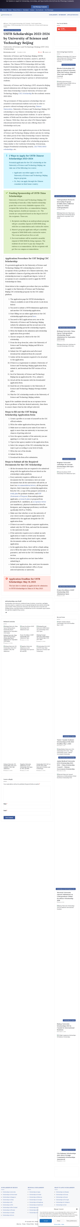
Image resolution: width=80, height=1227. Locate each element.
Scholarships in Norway (35, 1210)
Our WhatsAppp (49, 10)
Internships (62, 15)
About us (4, 10)
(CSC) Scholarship (25, 93)
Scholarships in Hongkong (36, 1202)
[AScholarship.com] (6, 14)
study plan (14, 494)
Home (6, 23)
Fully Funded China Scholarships (12, 30)
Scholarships (53, 15)
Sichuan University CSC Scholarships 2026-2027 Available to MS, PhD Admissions (10, 766)
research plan (25, 499)
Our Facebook (39, 10)
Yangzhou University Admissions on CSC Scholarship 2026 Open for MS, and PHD (26, 766)
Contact (32, 10)
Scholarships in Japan (34, 1192)
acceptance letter (39, 502)
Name (5, 804)
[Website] (6, 612)
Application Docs (72, 15)
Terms (9, 10)
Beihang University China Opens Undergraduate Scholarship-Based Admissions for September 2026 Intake (11, 638)
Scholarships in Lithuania (62, 1192)
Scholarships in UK (7, 1202)
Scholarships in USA (8, 1205)
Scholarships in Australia (9, 1192)
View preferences (72, 1221)
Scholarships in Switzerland (10, 1194)
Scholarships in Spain (34, 1212)
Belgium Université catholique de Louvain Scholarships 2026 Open (65, 464)
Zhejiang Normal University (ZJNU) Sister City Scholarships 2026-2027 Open (43, 637)
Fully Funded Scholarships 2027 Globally (19, 23)
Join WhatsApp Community (40, 6)
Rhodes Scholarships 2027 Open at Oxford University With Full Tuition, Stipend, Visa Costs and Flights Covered (66, 72)
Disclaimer (26, 10)
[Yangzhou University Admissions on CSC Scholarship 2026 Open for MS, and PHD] (27, 704)
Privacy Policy (57, 1224)
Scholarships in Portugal (62, 1199)
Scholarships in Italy (61, 1205)
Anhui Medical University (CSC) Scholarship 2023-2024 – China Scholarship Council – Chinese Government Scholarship (66, 765)
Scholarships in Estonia (62, 1194)
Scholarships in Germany (35, 1199)
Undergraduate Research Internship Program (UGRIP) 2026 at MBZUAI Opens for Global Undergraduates (65, 204)
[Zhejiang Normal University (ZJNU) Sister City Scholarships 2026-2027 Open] (44, 629)
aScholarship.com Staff (10, 52)
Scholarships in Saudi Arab (36, 1205)
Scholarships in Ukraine (9, 1210)
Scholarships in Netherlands (36, 1207)
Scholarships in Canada (8, 1212)
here (34, 316)
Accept (46, 1221)
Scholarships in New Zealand (10, 1207)
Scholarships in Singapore (9, 1197)
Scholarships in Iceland (35, 1194)
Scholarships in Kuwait (62, 1197)
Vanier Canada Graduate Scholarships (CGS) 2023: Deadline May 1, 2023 (65, 742)
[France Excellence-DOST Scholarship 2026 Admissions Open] (27, 629)
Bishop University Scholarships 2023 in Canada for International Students (65, 1027)
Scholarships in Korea (8, 1215)
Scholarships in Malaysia (35, 1197)
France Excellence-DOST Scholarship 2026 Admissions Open (27, 636)
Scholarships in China (8, 1199)
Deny (58, 1221)
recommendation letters (27, 485)
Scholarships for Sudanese (63, 1202)
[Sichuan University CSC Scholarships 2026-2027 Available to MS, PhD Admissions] (11, 704)
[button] (77, 1209)
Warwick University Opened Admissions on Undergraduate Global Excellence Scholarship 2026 (65, 896)
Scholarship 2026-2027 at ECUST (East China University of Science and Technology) (43, 766)
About (62, 1224)
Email (5, 810)
